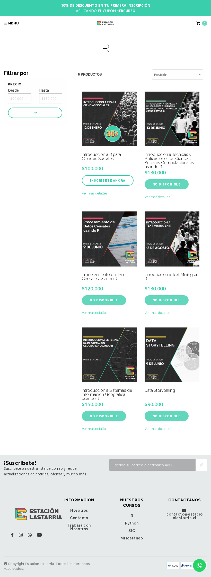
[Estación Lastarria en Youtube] (39, 535)
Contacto (79, 518)
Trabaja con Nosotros (79, 527)
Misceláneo (132, 538)
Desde (13, 90)
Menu (13, 23)
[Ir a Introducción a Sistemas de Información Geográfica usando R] (109, 354)
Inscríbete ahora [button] (107, 180)
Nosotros (79, 510)
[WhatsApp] (30, 535)
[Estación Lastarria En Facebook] (12, 535)
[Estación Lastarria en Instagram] (21, 535)
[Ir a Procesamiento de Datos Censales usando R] (109, 238)
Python (132, 523)
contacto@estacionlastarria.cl (184, 516)
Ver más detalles (94, 193)
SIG (131, 530)
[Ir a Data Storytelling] (172, 354)
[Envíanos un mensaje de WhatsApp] (199, 565)
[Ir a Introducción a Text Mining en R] (172, 238)
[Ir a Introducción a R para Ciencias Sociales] (109, 119)
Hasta (44, 90)
